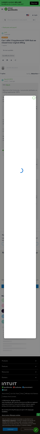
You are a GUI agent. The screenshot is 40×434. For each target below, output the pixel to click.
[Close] (34, 98)
